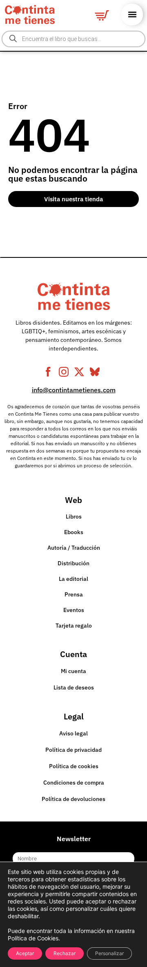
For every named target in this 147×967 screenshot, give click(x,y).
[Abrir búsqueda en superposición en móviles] (73, 39)
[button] (132, 14)
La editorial (73, 578)
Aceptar (25, 953)
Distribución (73, 563)
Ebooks (73, 532)
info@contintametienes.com (74, 390)
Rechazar (64, 953)
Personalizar (109, 953)
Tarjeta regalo (74, 625)
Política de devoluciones (73, 799)
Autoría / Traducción (73, 547)
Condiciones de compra (73, 782)
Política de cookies (73, 766)
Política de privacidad (73, 749)
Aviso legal (73, 733)
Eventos (73, 610)
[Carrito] (102, 15)
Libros (74, 516)
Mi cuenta (73, 671)
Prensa (74, 594)
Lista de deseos (73, 687)
